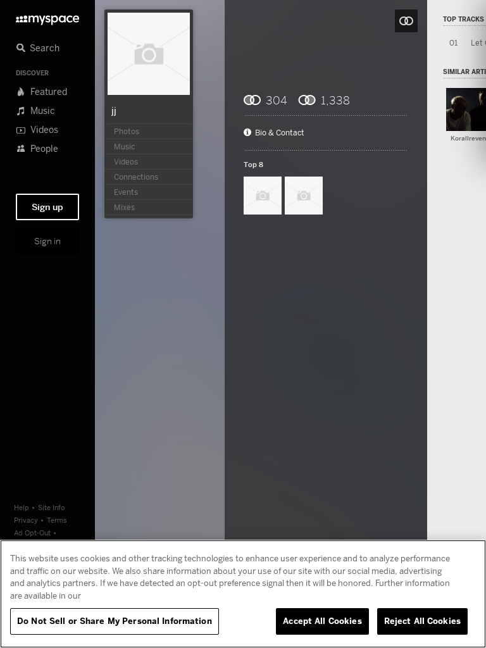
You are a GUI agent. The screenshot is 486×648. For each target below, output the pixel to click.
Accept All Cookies (322, 620)
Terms (57, 520)
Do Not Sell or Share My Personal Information (114, 620)
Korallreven (468, 138)
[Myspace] (47, 16)
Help (21, 507)
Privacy (26, 520)
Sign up (47, 207)
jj (113, 110)
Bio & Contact (279, 133)
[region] (243, 594)
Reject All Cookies (422, 620)
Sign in (47, 241)
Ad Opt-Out (32, 532)
